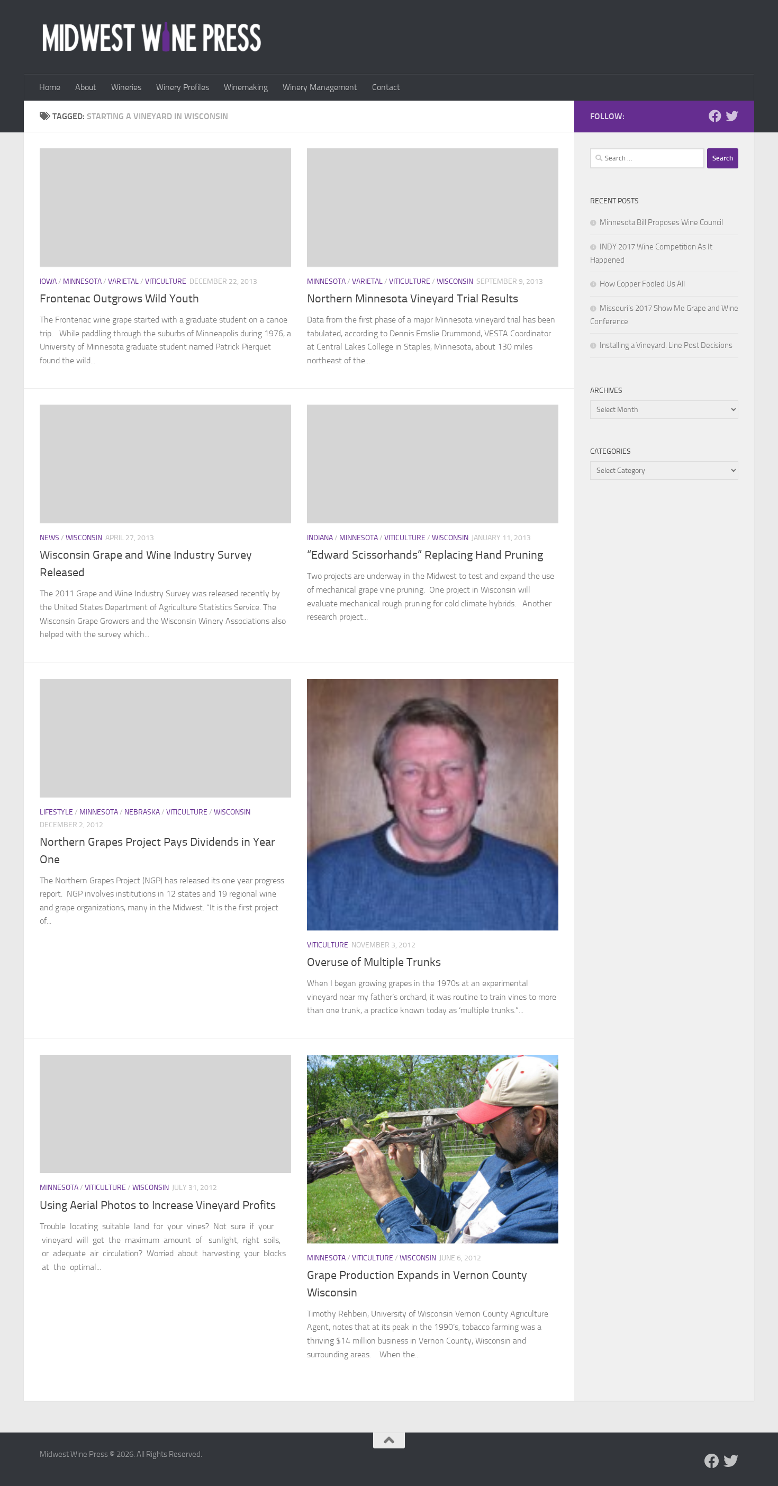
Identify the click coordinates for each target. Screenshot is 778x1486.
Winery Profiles (182, 87)
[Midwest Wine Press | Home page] (152, 37)
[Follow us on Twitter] (732, 116)
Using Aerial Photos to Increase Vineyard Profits (158, 1205)
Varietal (123, 281)
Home (49, 87)
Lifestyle (56, 812)
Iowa (48, 281)
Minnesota (82, 281)
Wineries (126, 87)
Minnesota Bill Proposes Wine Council (661, 222)
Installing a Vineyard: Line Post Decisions (666, 345)
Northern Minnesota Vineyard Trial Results (412, 299)
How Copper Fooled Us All (642, 284)
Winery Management (320, 87)
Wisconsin (455, 281)
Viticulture (165, 281)
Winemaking (246, 87)
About (85, 87)
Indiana (320, 537)
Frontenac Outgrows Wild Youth (119, 299)
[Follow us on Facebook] (715, 116)
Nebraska (142, 812)
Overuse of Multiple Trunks (374, 962)
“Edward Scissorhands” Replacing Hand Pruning (425, 555)
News (49, 537)
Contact (386, 87)
